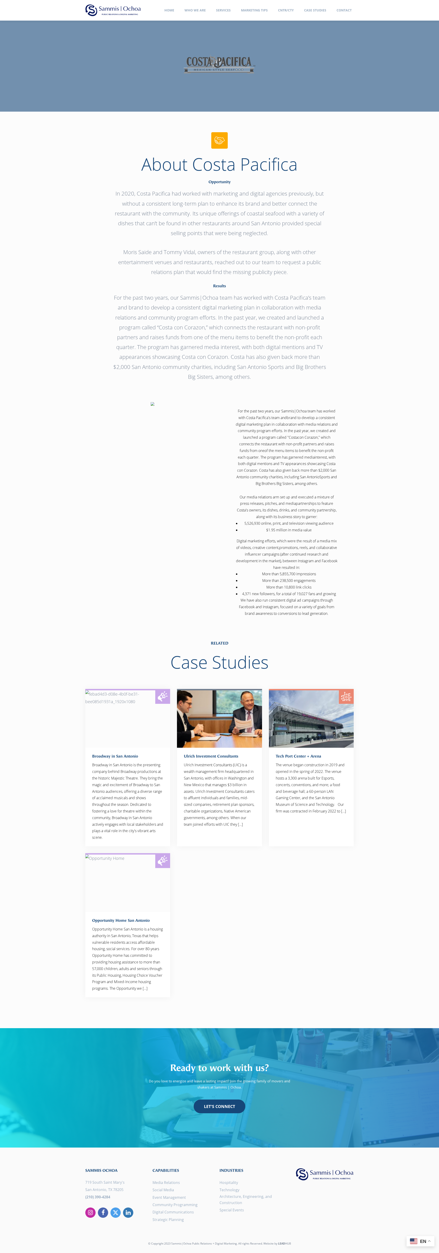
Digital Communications (173, 1212)
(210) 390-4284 (97, 1196)
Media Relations (166, 1182)
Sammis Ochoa (113, 10)
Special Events (232, 1210)
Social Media (163, 1189)
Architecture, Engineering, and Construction (246, 1199)
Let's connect (219, 1106)
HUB (284, 1243)
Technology (229, 1189)
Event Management (169, 1197)
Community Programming (175, 1204)
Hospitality (229, 1182)
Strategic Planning (168, 1219)
